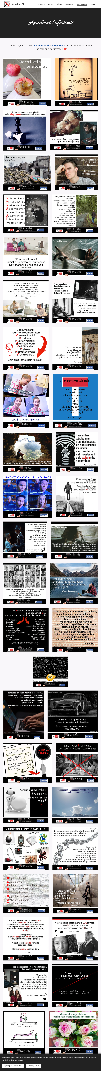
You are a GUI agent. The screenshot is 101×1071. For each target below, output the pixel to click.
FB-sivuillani (41, 45)
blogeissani (58, 45)
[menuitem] (42, 4)
